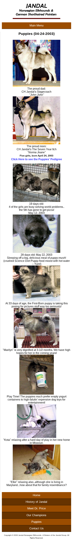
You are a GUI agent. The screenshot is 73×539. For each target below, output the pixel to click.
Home (36, 495)
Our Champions (36, 515)
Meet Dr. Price (36, 508)
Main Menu (36, 25)
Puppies (36, 521)
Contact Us (36, 528)
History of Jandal (36, 501)
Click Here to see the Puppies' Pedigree (36, 159)
